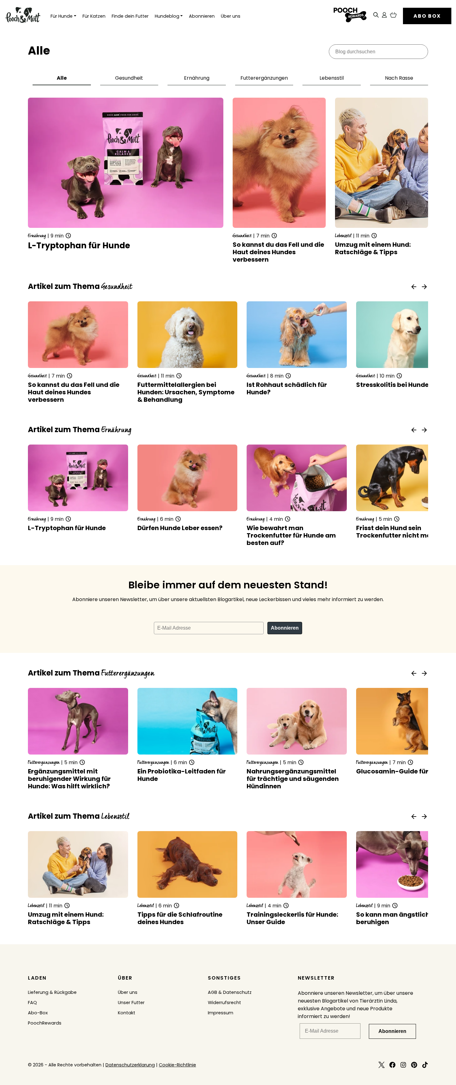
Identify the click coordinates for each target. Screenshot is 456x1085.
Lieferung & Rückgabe (52, 992)
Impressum (220, 1013)
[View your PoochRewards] (350, 16)
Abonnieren (202, 16)
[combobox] (378, 51)
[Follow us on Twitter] (381, 1066)
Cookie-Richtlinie (177, 1065)
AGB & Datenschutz (230, 992)
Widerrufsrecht (224, 1002)
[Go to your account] (384, 16)
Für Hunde (62, 16)
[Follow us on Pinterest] (414, 1066)
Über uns (230, 16)
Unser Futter (131, 1002)
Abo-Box (38, 1013)
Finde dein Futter (130, 16)
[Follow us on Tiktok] (425, 1066)
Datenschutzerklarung (130, 1065)
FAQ (32, 1002)
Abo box (427, 16)
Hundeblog (167, 16)
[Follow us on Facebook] (392, 1066)
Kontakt (126, 1013)
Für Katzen (94, 16)
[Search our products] (376, 16)
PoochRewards (44, 1023)
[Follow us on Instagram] (403, 1066)
